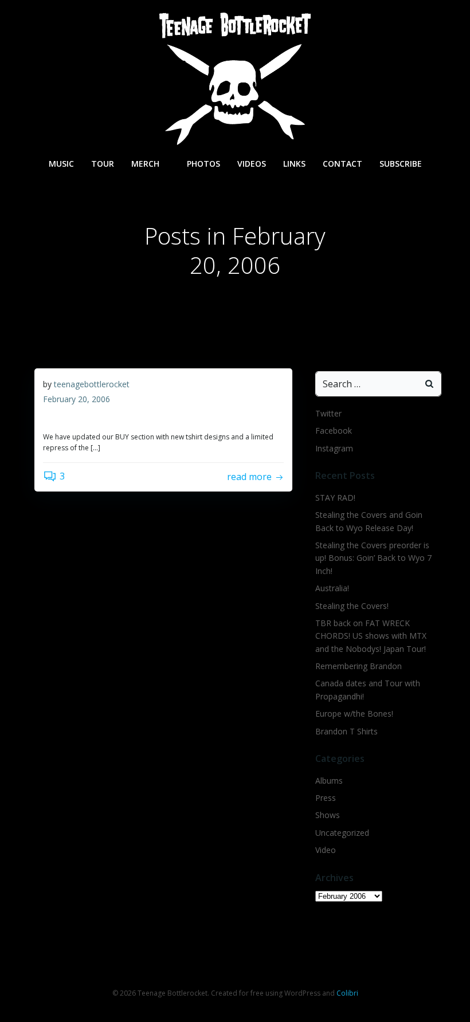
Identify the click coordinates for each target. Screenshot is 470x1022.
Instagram (334, 448)
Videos (251, 163)
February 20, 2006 (76, 399)
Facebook (333, 430)
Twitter (328, 413)
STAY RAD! (335, 497)
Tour (102, 163)
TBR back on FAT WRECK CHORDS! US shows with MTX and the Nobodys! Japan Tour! (370, 636)
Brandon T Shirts (346, 731)
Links (294, 163)
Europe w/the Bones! (354, 713)
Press (325, 797)
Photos (203, 163)
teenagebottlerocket (92, 384)
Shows (327, 814)
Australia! (332, 588)
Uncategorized (342, 832)
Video (325, 849)
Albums (329, 780)
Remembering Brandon (358, 666)
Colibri (347, 993)
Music (61, 163)
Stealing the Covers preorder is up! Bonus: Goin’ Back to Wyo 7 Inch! (373, 558)
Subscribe (400, 163)
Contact (342, 163)
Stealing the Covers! (352, 605)
